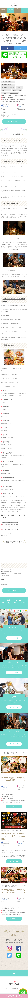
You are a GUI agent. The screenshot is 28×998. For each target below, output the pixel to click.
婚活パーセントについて (3, 10)
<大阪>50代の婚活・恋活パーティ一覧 (10, 529)
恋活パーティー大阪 (17, 90)
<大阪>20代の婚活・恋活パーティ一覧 (10, 522)
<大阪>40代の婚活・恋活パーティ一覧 (10, 527)
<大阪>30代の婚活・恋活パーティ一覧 (10, 524)
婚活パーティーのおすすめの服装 (16, 533)
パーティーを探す (10, 10)
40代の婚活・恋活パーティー (8, 84)
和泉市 (19, 87)
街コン (5, 93)
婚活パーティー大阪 (6, 90)
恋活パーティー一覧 (14, 93)
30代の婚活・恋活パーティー (8, 81)
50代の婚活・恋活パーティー (8, 87)
